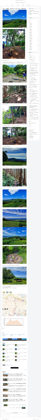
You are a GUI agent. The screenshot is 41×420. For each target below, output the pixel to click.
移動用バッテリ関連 (31, 82)
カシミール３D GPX (32, 62)
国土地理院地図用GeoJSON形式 (33, 70)
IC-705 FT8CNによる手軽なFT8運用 (34, 117)
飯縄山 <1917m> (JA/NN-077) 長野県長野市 (22, 348)
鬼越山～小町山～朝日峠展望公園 (21, 334)
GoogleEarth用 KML (32, 59)
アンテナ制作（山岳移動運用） (33, 79)
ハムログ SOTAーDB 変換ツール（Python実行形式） (33, 68)
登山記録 (30, 121)
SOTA (29, 54)
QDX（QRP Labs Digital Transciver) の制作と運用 (34, 115)
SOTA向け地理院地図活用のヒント (33, 132)
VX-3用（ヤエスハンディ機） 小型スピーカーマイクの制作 (33, 85)
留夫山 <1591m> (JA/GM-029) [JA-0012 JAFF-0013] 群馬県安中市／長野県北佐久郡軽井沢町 (21, 345)
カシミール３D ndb (31, 60)
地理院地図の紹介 (31, 136)
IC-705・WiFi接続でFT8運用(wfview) (33, 109)
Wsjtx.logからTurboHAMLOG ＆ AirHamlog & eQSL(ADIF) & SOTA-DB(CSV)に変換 (33, 106)
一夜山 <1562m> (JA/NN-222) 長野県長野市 (9, 352)
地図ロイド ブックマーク (32, 57)
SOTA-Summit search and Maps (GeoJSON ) (33, 134)
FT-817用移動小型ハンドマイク (33, 81)
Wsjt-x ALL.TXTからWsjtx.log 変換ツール (34, 103)
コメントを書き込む (14, 412)
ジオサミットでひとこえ (32, 129)
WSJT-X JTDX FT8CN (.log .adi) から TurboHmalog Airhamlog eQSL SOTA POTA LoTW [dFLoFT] (34, 73)
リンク (29, 127)
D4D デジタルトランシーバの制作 (33, 97)
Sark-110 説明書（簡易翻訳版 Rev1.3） (33, 87)
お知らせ (30, 124)
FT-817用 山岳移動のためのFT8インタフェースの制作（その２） (34, 94)
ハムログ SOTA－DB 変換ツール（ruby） (33, 66)
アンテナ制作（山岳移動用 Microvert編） (34, 119)
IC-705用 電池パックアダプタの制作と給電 (34, 101)
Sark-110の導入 (31, 89)
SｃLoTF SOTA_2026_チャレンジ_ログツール (33, 76)
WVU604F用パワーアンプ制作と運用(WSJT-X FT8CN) (33, 113)
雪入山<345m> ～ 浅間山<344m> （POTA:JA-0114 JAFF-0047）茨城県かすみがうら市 (9, 349)
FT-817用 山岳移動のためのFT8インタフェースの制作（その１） (34, 91)
